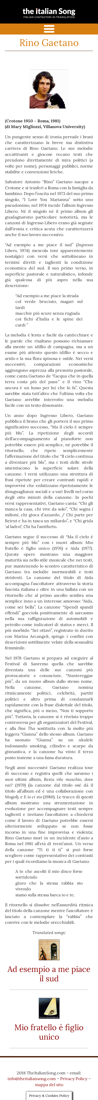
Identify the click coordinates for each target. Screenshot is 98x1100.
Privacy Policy (73, 1078)
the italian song (40, 17)
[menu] (49, 29)
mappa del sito (49, 1084)
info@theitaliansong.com (32, 1078)
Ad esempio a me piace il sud (49, 973)
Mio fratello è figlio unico (49, 1032)
